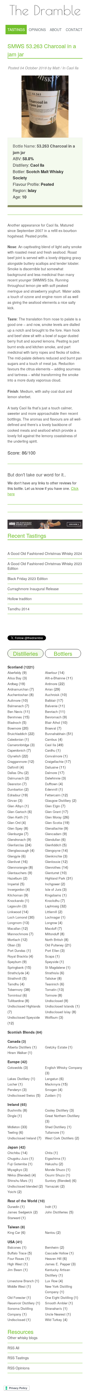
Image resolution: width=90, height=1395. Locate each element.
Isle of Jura (53, 889)
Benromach (53, 717)
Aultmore (14, 700)
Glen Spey (15, 828)
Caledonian (16, 739)
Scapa (49, 956)
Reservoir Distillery (21, 1303)
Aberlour (51, 672)
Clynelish (14, 756)
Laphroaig (52, 906)
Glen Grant (53, 811)
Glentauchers (17, 872)
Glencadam (53, 833)
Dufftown (51, 783)
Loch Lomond (17, 917)
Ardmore (51, 683)
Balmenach (16, 705)
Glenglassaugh (18, 850)
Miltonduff (52, 933)
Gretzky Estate (56, 1047)
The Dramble (45, 10)
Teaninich (52, 984)
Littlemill (51, 911)
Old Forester (17, 1297)
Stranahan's (53, 1308)
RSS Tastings (18, 1357)
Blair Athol (52, 722)
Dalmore (51, 772)
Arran (49, 689)
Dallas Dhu (15, 772)
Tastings (16, 29)
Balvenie (51, 705)
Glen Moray (53, 817)
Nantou (50, 1232)
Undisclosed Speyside (24, 1017)
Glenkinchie (53, 856)
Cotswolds (15, 1067)
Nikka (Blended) (19, 1175)
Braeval (50, 728)
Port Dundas (17, 950)
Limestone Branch (21, 1281)
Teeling (13, 1132)
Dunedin (13, 1206)
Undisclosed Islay (58, 1011)
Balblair (50, 700)
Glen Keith (15, 817)
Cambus (51, 739)
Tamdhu (13, 984)
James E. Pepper (57, 1264)
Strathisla (52, 972)
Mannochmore (18, 933)
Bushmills (15, 1110)
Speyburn (14, 961)
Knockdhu (52, 900)
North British (54, 939)
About (56, 29)
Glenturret (52, 872)
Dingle (12, 1115)
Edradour (14, 795)
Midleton (14, 1126)
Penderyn (14, 1089)
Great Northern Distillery (62, 1115)
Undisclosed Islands (59, 1006)
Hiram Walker (18, 1052)
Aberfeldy (14, 672)
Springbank (16, 967)
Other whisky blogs (23, 1337)
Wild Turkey (53, 1319)
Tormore (51, 995)
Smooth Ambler (56, 1303)
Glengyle (14, 856)
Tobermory (15, 989)
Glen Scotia (53, 822)
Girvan (12, 800)
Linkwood (14, 911)
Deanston (14, 783)
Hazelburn (15, 878)
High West (16, 1264)
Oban (11, 945)
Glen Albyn (16, 806)
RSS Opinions (19, 1367)
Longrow (51, 922)
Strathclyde (16, 972)
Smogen (51, 1089)
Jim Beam (15, 1269)
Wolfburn (51, 1017)
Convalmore (53, 756)
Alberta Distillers (19, 1047)
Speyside (51, 961)
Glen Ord (14, 822)
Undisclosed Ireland (22, 1138)
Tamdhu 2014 (19, 608)
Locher (12, 1084)
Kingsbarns (53, 895)
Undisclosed (54, 1000)
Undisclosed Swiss (21, 1095)
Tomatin (50, 989)
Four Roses (16, 1258)
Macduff (50, 928)
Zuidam (50, 1095)
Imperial (13, 884)
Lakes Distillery (19, 1078)
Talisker (50, 978)
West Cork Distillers (59, 1138)
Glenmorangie (18, 867)
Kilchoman (15, 895)
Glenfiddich (53, 845)
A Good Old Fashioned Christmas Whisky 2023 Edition (45, 566)
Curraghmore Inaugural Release (33, 588)
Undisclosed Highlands (24, 1006)
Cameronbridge (18, 744)
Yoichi (12, 1191)
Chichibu (14, 1152)
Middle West (17, 1286)
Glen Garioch (17, 811)
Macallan (14, 928)
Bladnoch (14, 722)
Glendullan (52, 839)
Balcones (14, 1247)
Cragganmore (17, 761)
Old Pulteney (54, 945)
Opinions (37, 29)
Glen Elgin (52, 806)
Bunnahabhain (55, 733)
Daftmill (13, 767)
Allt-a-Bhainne (55, 678)
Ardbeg (13, 683)
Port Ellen (52, 950)
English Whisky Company (63, 1067)
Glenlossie (52, 861)
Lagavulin (14, 906)
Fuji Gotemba (18, 1164)
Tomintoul (15, 995)
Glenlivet (14, 861)
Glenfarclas (16, 845)
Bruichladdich (17, 733)
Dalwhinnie (52, 778)
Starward (14, 1217)
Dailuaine (51, 767)
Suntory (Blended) (58, 1180)
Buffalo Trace (17, 1253)
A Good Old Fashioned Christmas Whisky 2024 (45, 553)
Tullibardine (16, 1000)
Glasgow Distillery (58, 800)
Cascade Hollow (56, 1253)
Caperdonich (17, 750)
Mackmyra (52, 1084)
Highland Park (55, 878)
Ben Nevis (15, 711)
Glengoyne (52, 850)
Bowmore (14, 728)
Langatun (51, 1078)
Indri (48, 1206)
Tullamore (52, 1132)
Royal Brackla (18, 956)
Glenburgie (15, 833)
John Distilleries (56, 1212)
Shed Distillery (55, 1126)
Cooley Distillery (56, 1110)
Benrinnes (15, 717)
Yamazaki (52, 1186)
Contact (74, 29)
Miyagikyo (15, 1169)
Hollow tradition (20, 598)
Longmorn (15, 922)
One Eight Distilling (59, 1297)
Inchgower (52, 884)
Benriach (51, 711)
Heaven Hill (53, 1258)
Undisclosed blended (23, 1186)
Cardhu (50, 750)
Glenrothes (53, 867)
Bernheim (52, 1247)
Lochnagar (52, 917)
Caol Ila (72, 67)
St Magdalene (55, 967)
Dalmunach (16, 778)
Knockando (16, 900)
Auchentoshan (18, 694)
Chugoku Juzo (18, 1158)
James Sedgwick (20, 1212)
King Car (14, 1232)
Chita (48, 1152)
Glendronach (17, 839)
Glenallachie (54, 828)
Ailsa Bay (15, 678)
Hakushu (51, 1164)
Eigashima (52, 1158)
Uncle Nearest (55, 1314)
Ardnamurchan (19, 689)
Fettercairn (52, 795)
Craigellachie (54, 761)
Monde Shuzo (55, 1169)
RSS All (13, 1347)
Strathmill (14, 978)
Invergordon (16, 889)
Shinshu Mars (18, 1180)
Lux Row (51, 1281)
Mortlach (14, 939)
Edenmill (51, 789)
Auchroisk (52, 694)
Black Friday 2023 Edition (28, 578)
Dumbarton (15, 789)
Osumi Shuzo (55, 1175)
